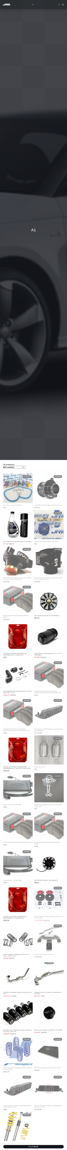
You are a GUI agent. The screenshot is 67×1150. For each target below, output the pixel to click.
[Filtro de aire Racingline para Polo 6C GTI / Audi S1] (49, 1053)
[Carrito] (63, 4)
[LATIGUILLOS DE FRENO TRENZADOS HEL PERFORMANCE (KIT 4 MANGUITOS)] (18, 640)
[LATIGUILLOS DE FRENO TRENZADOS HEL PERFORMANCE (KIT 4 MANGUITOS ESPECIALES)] (18, 753)
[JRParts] (6, 5)
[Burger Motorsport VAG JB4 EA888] (18, 866)
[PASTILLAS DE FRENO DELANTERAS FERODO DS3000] (18, 602)
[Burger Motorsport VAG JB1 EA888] (18, 790)
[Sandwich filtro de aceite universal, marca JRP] (49, 527)
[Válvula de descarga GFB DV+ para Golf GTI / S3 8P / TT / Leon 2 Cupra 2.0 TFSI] (49, 564)
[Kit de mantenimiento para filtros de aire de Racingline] (18, 527)
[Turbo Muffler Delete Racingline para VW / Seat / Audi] (49, 491)
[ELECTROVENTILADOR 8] (49, 866)
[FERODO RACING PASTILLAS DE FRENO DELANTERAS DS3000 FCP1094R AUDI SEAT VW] (18, 715)
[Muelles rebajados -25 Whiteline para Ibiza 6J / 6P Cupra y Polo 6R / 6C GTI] (18, 941)
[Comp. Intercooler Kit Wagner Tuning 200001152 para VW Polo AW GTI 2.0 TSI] (18, 1092)
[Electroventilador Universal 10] (49, 601)
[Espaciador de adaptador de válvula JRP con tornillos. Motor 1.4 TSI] (49, 791)
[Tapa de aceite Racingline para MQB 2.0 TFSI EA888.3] (49, 1015)
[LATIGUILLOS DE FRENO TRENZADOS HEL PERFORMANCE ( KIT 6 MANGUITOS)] (18, 903)
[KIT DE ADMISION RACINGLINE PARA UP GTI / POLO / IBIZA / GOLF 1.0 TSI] (18, 678)
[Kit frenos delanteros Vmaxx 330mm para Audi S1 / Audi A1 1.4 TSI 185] (49, 903)
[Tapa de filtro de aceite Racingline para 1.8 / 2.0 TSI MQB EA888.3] (49, 640)
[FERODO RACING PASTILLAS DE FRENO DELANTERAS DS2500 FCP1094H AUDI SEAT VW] (49, 678)
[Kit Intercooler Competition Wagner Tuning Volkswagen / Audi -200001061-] (49, 715)
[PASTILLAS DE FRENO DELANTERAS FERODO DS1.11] (18, 828)
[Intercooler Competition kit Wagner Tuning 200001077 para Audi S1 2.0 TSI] (49, 1092)
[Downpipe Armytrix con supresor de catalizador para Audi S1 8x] (49, 979)
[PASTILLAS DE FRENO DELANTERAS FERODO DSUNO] (49, 829)
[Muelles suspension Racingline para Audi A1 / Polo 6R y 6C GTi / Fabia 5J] (18, 1054)
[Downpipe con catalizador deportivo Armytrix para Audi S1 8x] (18, 979)
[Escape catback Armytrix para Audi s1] (49, 940)
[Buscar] (59, 4)
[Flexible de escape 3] (49, 752)
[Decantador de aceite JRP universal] (18, 491)
